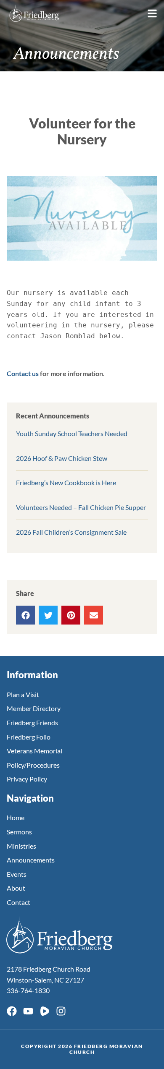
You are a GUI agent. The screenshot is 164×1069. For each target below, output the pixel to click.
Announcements (31, 860)
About (16, 888)
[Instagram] (61, 1011)
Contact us (23, 373)
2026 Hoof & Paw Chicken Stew (61, 458)
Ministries (21, 846)
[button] (25, 615)
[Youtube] (28, 1011)
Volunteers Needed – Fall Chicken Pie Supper (81, 507)
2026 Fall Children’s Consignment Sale (71, 532)
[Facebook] (12, 1011)
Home (15, 817)
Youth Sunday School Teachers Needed (71, 433)
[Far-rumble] (45, 1011)
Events (16, 874)
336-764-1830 (28, 990)
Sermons (19, 832)
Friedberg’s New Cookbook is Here (66, 482)
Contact (18, 902)
